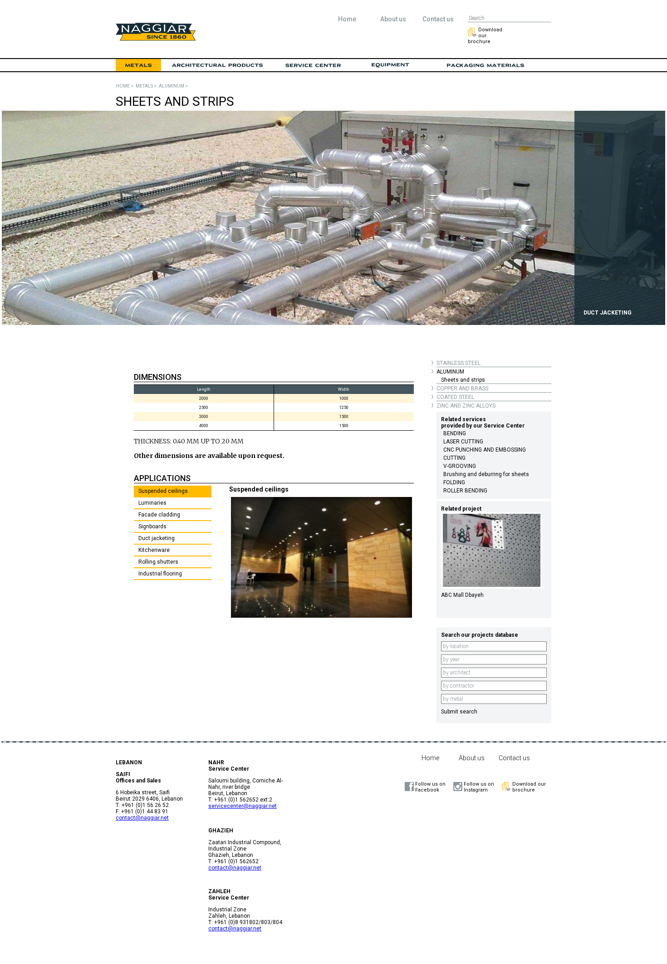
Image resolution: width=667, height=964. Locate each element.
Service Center (313, 65)
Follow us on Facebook (430, 787)
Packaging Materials (485, 65)
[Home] (156, 38)
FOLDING (454, 482)
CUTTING (454, 458)
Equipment (390, 65)
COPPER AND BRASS (462, 388)
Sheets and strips (463, 380)
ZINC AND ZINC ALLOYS (465, 406)
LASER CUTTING (463, 441)
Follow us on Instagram (479, 787)
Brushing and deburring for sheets (486, 474)
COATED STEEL (455, 397)
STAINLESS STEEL (458, 363)
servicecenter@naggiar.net (242, 806)
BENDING (454, 433)
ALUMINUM (450, 372)
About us (393, 19)
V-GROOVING (459, 466)
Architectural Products (218, 65)
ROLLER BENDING (465, 490)
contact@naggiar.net (142, 818)
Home (347, 19)
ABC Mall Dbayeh (462, 595)
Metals (138, 65)
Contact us (438, 19)
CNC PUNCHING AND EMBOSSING (484, 450)
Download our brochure (485, 35)
